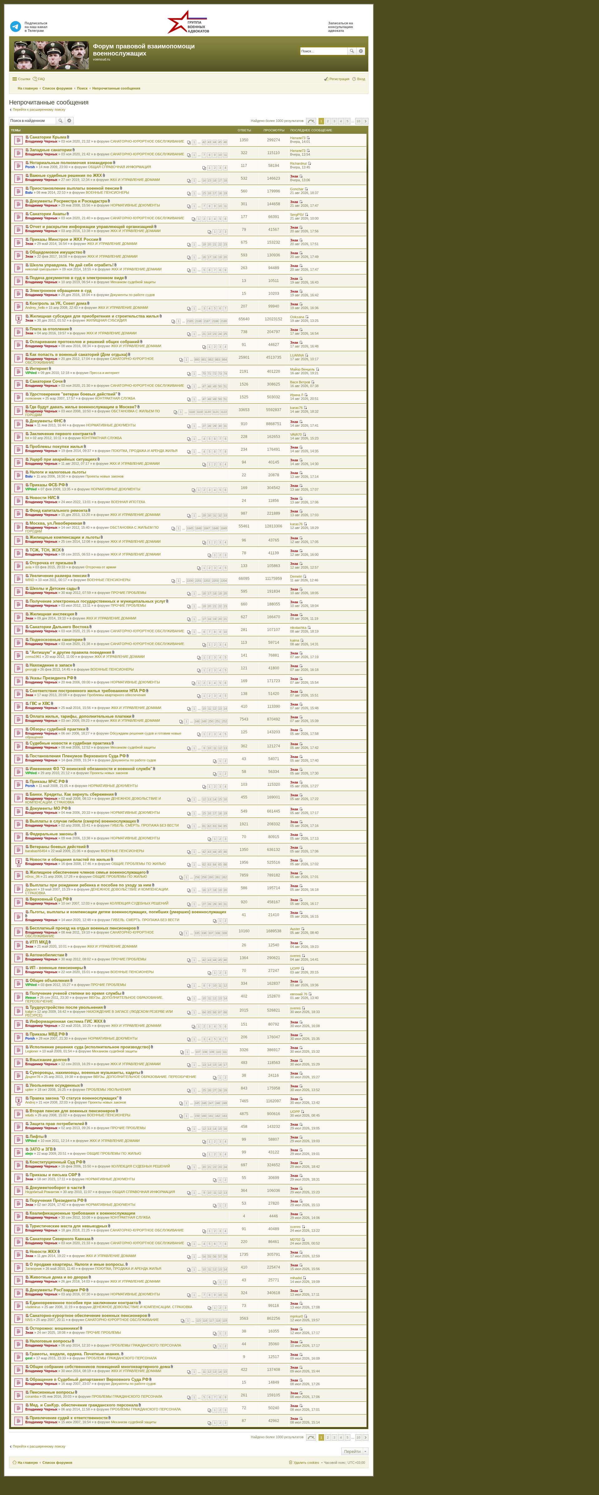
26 (209, 1090)
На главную (28, 1462)
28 (209, 426)
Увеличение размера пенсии (58, 575)
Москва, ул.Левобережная (56, 523)
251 (217, 721)
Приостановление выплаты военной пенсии (74, 188)
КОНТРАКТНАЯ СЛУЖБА (115, 398)
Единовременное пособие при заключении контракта (84, 1302)
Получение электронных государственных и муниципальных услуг (97, 601)
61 (204, 826)
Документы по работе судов (132, 295)
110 (218, 1052)
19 (225, 193)
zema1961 (33, 656)
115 (198, 1320)
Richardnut (298, 163)
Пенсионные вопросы (52, 1392)
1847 (207, 528)
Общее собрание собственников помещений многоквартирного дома (100, 1366)
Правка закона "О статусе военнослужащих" (74, 1098)
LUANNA (297, 355)
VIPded (31, 373)
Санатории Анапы (48, 213)
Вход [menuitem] (361, 79)
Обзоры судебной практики (57, 729)
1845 (190, 528)
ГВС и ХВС (40, 703)
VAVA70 (296, 434)
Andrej (30, 1102)
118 (218, 1320)
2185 (190, 321)
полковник (33, 398)
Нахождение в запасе (51, 665)
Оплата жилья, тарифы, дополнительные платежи (80, 716)
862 (210, 359)
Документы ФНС (46, 421)
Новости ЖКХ (43, 1251)
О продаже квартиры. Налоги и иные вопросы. (77, 1264)
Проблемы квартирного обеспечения (116, 695)
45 (220, 142)
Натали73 (297, 138)
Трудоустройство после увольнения (66, 1007)
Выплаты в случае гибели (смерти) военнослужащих (83, 821)
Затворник (33, 1268)
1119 (199, 412)
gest (28, 1358)
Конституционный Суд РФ (56, 1162)
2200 (190, 580)
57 (220, 1256)
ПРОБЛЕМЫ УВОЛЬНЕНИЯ (108, 1089)
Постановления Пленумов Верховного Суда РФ (78, 756)
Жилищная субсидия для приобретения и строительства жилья (94, 316)
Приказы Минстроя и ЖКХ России (64, 239)
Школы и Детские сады (53, 588)
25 (225, 334)
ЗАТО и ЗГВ (41, 1149)
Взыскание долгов (48, 1059)
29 (214, 426)
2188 (215, 321)
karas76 (296, 408)
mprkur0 (296, 1316)
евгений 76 (298, 994)
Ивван (30, 997)
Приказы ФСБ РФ (47, 485)
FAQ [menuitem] (41, 79)
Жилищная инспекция (52, 614)
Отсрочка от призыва (51, 563)
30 (220, 426)
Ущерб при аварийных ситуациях (63, 459)
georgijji (31, 669)
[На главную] (52, 54)
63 (214, 826)
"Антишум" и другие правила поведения (70, 652)
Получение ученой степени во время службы (75, 993)
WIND (29, 580)
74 (225, 373)
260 (210, 877)
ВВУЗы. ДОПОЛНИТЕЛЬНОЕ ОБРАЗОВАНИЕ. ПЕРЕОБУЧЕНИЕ (144, 1077)
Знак (294, 176)
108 (204, 1052)
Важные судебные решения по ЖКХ (66, 175)
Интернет (39, 368)
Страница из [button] (311, 121)
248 (197, 721)
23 (225, 244)
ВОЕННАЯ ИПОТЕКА (128, 502)
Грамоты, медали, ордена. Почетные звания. (75, 1354)
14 (204, 180)
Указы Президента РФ (51, 678)
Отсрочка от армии (100, 567)
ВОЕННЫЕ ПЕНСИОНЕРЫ (107, 192)
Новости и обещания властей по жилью (70, 859)
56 (214, 1256)
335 (197, 933)
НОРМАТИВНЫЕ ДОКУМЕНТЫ (135, 205)
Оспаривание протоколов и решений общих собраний (84, 341)
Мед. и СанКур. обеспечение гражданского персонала (84, 1405)
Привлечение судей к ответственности (69, 1417)
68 (225, 1012)
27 (204, 426)
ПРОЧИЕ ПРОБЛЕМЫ (128, 593)
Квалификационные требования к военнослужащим (82, 1213)
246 (204, 1103)
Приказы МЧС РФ (47, 781)
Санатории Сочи (46, 381)
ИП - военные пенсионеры (56, 967)
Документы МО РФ (49, 808)
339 (224, 933)
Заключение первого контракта (61, 433)
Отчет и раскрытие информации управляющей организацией (91, 226)
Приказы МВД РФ (47, 1034)
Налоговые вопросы (50, 1341)
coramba (32, 1396)
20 (209, 244)
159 (197, 1116)
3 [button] (334, 121)
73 (220, 373)
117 (211, 1320)
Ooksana (297, 317)
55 (209, 1256)
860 (197, 359)
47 (204, 386)
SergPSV (297, 214)
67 (220, 1012)
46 (225, 142)
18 (225, 180)
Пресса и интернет (104, 373)
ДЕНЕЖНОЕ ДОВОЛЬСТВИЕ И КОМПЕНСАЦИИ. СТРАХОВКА (142, 1307)
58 (225, 1256)
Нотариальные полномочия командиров (71, 162)
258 (197, 877)
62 (209, 826)
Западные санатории (51, 150)
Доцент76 (32, 1077)
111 (225, 1052)
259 (204, 877)
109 (211, 1052)
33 (225, 515)
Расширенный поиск (361, 51)
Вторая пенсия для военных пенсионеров (72, 1111)
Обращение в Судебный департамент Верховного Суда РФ (89, 1379)
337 (210, 933)
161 (210, 1116)
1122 (224, 412)
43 (209, 142)
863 (217, 359)
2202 (207, 580)
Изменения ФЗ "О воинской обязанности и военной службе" (91, 768)
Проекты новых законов (104, 476)
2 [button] (328, 121)
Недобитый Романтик (42, 1192)
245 (197, 1103)
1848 (215, 528)
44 (214, 142)
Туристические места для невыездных (68, 1226)
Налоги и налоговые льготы (58, 472)
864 (224, 359)
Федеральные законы (52, 834)
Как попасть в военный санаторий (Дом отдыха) (78, 354)
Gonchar (297, 189)
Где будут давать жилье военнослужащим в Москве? (83, 407)
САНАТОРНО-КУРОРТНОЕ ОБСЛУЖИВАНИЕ (147, 141)
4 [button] (341, 121)
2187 (207, 321)
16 (214, 180)
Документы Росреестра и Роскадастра (68, 201)
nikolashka (298, 627)
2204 (224, 580)
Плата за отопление (49, 329)
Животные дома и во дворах (59, 1277)
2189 (224, 321)
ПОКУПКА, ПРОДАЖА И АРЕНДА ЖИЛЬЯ (144, 451)
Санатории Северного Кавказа (60, 1238)
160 (204, 1116)
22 (220, 244)
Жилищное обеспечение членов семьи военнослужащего (88, 872)
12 (214, 708)
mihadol (296, 1278)
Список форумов (57, 1462)
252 (224, 721)
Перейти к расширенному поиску (39, 109)
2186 (198, 321)
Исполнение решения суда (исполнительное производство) (90, 1047)
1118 (192, 412)
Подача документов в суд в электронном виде (77, 277)
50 (220, 386)
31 (225, 426)
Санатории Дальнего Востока (59, 626)
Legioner (31, 1051)
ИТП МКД (39, 942)
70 (204, 373)
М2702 (295, 1239)
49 (214, 386)
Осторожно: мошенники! (54, 1328)
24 (220, 334)
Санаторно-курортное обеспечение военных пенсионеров (88, 1315)
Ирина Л (296, 395)
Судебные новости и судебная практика (70, 743)
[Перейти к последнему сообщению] (308, 138)
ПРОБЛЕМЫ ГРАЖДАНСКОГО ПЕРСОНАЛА (145, 1345)
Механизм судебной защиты (133, 282)
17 (220, 180)
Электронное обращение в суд (60, 290)
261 (217, 877)
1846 (198, 528)
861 (204, 359)
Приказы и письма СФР (53, 1174)
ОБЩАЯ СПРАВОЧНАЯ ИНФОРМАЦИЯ (119, 167)
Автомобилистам (47, 955)
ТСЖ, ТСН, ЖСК (45, 550)
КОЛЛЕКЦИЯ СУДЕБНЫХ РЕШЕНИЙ (139, 903)
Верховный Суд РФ (49, 899)
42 (204, 142)
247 (210, 1103)
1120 (208, 412)
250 (210, 721)
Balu (29, 192)
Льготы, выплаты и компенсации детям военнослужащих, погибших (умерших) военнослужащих (128, 912)
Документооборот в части (56, 1187)
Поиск (352, 51)
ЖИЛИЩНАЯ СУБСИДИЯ (106, 320)
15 (209, 180)
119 (224, 1320)
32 (220, 515)
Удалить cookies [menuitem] (306, 1462)
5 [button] (347, 121)
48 (209, 386)
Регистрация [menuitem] (339, 79)
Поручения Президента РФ (57, 1200)
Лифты (37, 1136)
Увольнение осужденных (55, 1085)
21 (214, 244)
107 (198, 1052)
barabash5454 (36, 851)
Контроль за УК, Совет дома (58, 303)
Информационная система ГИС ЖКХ (66, 1021)
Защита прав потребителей (57, 1123)
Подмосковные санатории (56, 639)
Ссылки (24, 79)
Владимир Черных (41, 141)
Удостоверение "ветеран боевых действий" (73, 394)
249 (204, 721)
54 (204, 1256)
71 (209, 373)
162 (217, 1116)
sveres (295, 956)
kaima (294, 640)
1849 (224, 528)
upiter (29, 1089)
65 (225, 826)
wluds (29, 1115)
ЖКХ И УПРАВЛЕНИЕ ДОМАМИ (135, 180)
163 (224, 1116)
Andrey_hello (35, 307)
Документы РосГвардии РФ (57, 1290)
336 (204, 933)
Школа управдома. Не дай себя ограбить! (72, 265)
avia (28, 567)
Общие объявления (50, 980)
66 (225, 864)
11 (225, 155)
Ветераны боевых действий (58, 846)
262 (224, 877)
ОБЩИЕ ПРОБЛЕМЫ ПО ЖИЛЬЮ (138, 864)
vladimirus (33, 1307)
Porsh (30, 167)
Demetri (296, 576)
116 (205, 1320)
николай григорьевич (41, 269)
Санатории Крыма (48, 137)
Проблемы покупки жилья (56, 446)
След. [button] (365, 121)
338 (217, 933)
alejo (29, 1153)
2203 (215, 580)
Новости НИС (43, 497)
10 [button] (358, 121)
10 (220, 155)
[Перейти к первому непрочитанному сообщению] (27, 137)
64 (220, 826)
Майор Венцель (302, 369)
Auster (295, 929)
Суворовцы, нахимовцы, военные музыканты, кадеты (85, 1072)
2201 (198, 580)
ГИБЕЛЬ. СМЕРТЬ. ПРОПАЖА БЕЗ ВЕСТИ (144, 825)
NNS (28, 1320)
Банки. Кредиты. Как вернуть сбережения (72, 794)
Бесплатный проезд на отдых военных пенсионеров (83, 928)
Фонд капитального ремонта (58, 510)
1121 (216, 412)
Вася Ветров (300, 382)
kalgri (29, 1011)
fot (27, 438)
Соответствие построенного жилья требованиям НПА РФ (87, 690)
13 (220, 708)
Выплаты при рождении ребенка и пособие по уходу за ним (90, 885)
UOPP (295, 968)
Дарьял (31, 889)
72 (214, 373)
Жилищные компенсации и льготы (65, 537)
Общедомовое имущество (56, 252)
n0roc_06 (32, 876)
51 (225, 386)
